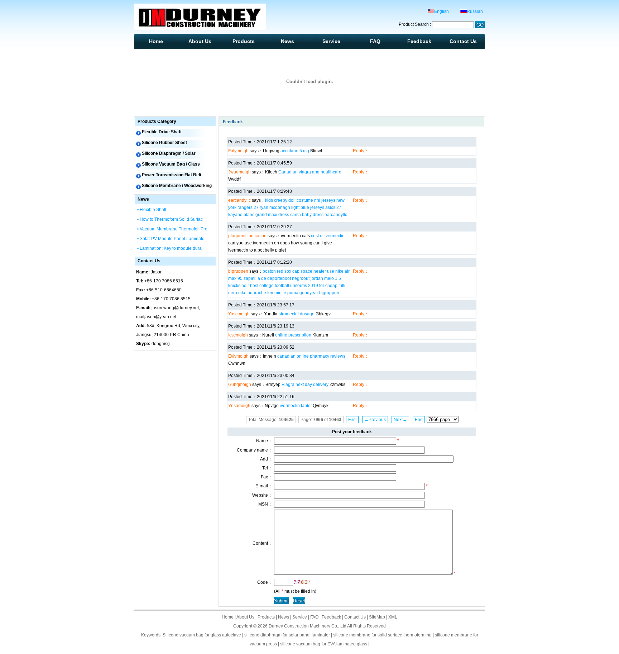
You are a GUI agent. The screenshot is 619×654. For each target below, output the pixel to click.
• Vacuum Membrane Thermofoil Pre (172, 228)
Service (331, 41)
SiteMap (377, 617)
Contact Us (463, 41)
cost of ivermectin (328, 235)
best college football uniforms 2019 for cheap (293, 285)
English (441, 11)
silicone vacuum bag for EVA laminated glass (323, 643)
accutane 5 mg (294, 150)
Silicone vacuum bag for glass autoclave (202, 635)
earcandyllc (336, 214)
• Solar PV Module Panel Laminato (171, 238)
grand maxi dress (272, 214)
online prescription (293, 335)
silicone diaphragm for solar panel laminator (287, 635)
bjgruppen (329, 292)
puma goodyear (302, 292)
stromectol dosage (297, 313)
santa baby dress (306, 214)
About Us (199, 41)
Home (156, 41)
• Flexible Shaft (151, 209)
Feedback (419, 41)
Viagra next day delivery (305, 384)
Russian (475, 11)
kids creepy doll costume (289, 200)
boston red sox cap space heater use (298, 271)
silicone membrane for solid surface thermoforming (382, 635)
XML (392, 617)
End (419, 419)
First (352, 419)
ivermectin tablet (296, 405)
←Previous (375, 419)
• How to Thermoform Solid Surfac (170, 219)
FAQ (375, 41)
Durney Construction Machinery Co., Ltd (307, 626)
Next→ (400, 419)
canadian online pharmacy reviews (311, 356)
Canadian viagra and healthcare (309, 172)
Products (243, 41)
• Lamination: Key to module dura (169, 248)
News (287, 41)
